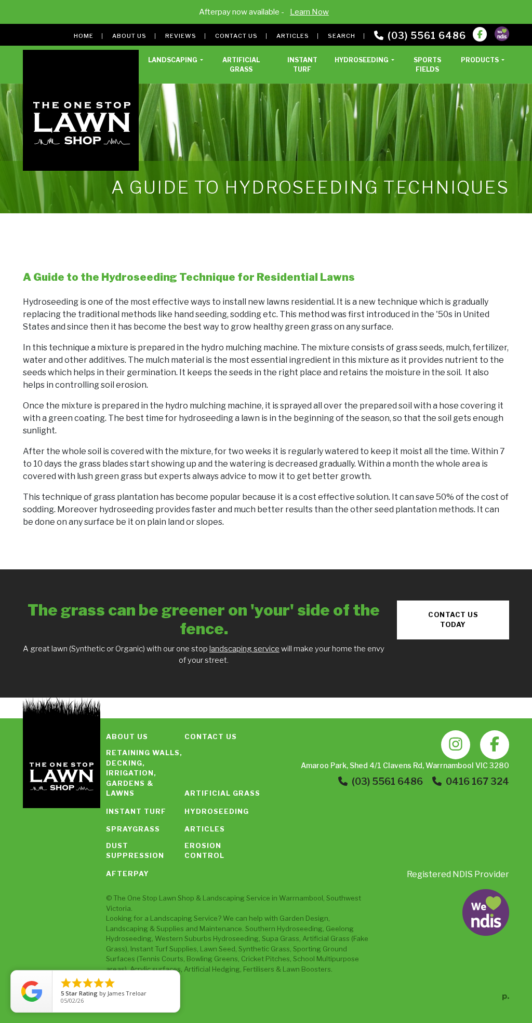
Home (84, 35)
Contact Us (236, 35)
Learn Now (309, 12)
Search (341, 35)
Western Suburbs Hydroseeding (207, 938)
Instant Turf (302, 64)
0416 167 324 (477, 781)
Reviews (180, 35)
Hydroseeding (216, 811)
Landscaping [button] (173, 60)
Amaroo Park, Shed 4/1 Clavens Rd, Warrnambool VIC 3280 (405, 765)
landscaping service (244, 648)
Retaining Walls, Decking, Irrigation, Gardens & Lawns (144, 772)
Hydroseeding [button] (362, 60)
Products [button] (480, 60)
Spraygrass (133, 829)
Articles (292, 35)
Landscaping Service (236, 898)
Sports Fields (427, 64)
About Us (129, 35)
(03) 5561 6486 (427, 35)
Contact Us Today (453, 619)
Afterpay (127, 873)
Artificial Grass (241, 64)
